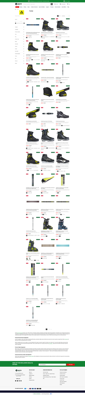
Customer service (62, 373)
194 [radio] (46, 303)
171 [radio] (62, 214)
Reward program (62, 375)
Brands (61, 384)
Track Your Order (45, 372)
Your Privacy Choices (45, 393)
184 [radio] (43, 303)
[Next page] (51, 329)
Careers (30, 378)
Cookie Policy (65, 380)
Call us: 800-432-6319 (19, 373)
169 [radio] (26, 37)
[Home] (15, 9)
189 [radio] (44, 303)
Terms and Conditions (65, 381)
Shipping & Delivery (46, 375)
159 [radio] (26, 214)
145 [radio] (34, 235)
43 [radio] (36, 59)
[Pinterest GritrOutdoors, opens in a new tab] (19, 380)
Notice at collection (37, 393)
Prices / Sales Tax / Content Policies (49, 373)
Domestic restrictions (63, 372)
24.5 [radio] (33, 260)
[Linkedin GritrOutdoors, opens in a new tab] (21, 380)
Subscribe (71, 364)
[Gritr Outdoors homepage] (18, 4)
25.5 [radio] (34, 260)
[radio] (42, 126)
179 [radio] (28, 37)
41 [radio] (33, 59)
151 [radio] (59, 214)
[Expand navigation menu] (30, 7)
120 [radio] (26, 235)
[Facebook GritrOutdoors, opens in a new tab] (15, 380)
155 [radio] (37, 235)
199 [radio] (31, 37)
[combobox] (37, 4)
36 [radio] (26, 148)
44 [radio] (37, 59)
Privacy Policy (65, 378)
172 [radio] (46, 214)
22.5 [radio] (30, 260)
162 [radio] (43, 214)
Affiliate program (31, 375)
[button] (58, 16)
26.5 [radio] (36, 260)
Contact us (30, 373)
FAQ (43, 378)
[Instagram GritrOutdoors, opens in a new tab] (17, 380)
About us (30, 372)
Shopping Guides (31, 380)
